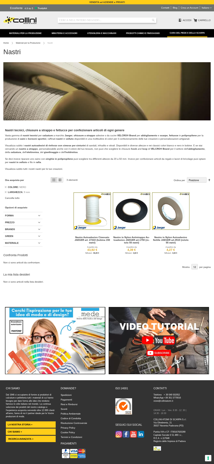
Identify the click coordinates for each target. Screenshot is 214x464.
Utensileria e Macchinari (101, 33)
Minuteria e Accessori (64, 33)
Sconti (64, 409)
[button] (207, 8)
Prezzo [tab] (10, 222)
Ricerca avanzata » (20, 439)
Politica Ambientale (71, 413)
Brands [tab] (10, 229)
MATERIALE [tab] (12, 243)
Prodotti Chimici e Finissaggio (143, 33)
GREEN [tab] (9, 236)
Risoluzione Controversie (74, 423)
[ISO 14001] (123, 407)
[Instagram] (118, 434)
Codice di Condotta (71, 418)
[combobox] (107, 20)
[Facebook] (126, 434)
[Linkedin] (140, 434)
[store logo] (28, 20)
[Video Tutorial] (159, 373)
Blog (175, 7)
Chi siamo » (15, 431)
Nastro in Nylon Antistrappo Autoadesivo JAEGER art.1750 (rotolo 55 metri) (131, 240)
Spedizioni (66, 395)
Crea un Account (189, 7)
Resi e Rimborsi (69, 404)
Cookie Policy (68, 432)
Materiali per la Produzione (25, 33)
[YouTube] (133, 434)
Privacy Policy (68, 427)
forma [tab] (9, 215)
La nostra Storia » (20, 424)
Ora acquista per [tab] (14, 180)
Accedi (187, 20)
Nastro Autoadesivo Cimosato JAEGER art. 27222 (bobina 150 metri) (92, 240)
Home (6, 43)
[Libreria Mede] (55, 373)
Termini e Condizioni (71, 437)
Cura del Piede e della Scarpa (187, 33)
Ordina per (179, 180)
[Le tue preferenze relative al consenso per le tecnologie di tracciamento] (208, 458)
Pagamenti (66, 399)
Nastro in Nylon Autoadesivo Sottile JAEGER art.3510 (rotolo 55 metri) (171, 240)
